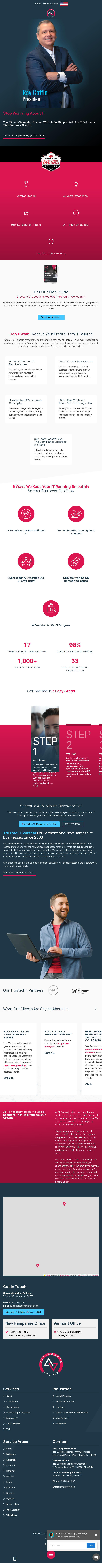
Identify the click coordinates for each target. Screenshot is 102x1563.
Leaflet (47, 1275)
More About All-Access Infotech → (19, 872)
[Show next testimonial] (95, 1009)
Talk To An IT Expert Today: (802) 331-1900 (24, 135)
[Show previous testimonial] (87, 1009)
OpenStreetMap (64, 1275)
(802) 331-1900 (72, 824)
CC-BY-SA (81, 1275)
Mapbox (95, 1275)
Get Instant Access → (51, 317)
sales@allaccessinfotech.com (24, 1305)
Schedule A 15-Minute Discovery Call (39, 824)
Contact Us (15, 1559)
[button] (64, 1204)
